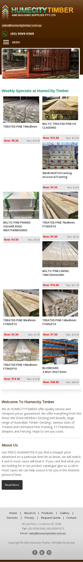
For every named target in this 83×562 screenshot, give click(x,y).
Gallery (64, 513)
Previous (74, 65)
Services (12, 518)
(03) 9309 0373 (55, 528)
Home (13, 513)
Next (74, 56)
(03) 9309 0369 (22, 33)
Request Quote (51, 518)
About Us (30, 513)
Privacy (29, 518)
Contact (71, 518)
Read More (12, 485)
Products (47, 513)
